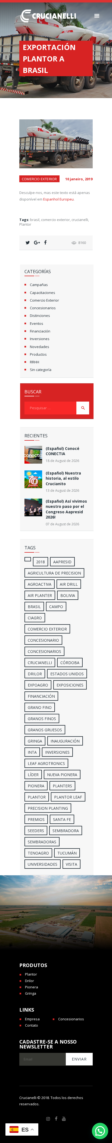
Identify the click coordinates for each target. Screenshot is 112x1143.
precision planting (48, 808)
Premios (36, 819)
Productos (38, 354)
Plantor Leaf (68, 797)
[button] (100, 1131)
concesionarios (44, 651)
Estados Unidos (67, 673)
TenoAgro (38, 853)
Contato (31, 1025)
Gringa (30, 993)
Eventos (36, 323)
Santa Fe (62, 819)
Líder (33, 774)
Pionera (31, 987)
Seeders (36, 830)
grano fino (40, 707)
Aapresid (62, 561)
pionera (36, 785)
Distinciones (40, 315)
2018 (40, 561)
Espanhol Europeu (58, 199)
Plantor (25, 224)
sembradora (65, 830)
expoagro (38, 685)
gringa (35, 741)
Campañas (39, 284)
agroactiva (39, 584)
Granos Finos (42, 718)
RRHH (34, 362)
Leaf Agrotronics (46, 763)
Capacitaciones (42, 292)
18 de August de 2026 (62, 460)
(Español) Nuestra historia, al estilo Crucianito (63, 478)
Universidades (42, 864)
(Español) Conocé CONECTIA (62, 451)
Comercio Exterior (39, 178)
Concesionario (43, 640)
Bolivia (67, 595)
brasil (34, 219)
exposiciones (70, 685)
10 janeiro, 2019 (78, 178)
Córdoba (69, 662)
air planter (40, 595)
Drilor (35, 673)
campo (56, 606)
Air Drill (69, 584)
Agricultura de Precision (54, 573)
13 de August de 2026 (62, 490)
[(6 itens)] (27, 559)
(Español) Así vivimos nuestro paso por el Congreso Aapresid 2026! (66, 509)
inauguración (65, 741)
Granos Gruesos (45, 729)
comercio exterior (55, 219)
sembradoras (42, 841)
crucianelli (79, 219)
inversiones (57, 752)
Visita (71, 864)
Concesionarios (43, 307)
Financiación (40, 331)
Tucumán (67, 853)
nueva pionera (62, 774)
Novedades (39, 346)
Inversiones (39, 338)
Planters (62, 785)
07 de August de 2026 (62, 524)
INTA (32, 752)
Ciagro (35, 617)
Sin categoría (40, 369)
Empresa (32, 1019)
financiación (41, 696)
